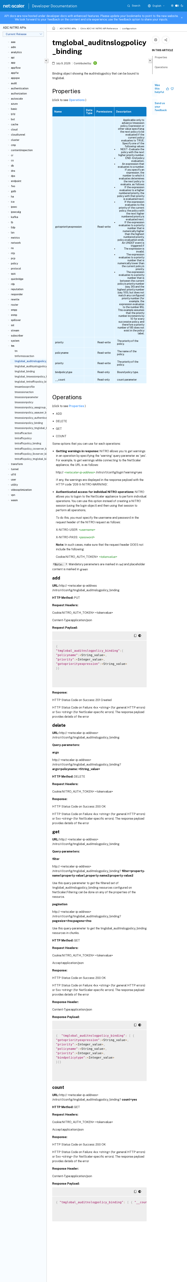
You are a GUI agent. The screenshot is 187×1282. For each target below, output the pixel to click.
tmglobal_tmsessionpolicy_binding (30, 376)
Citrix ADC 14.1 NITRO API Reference (99, 28)
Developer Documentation (54, 6)
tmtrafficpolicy (23, 438)
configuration (129, 28)
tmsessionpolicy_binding (29, 422)
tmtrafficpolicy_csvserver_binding (30, 448)
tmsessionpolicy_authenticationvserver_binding (30, 417)
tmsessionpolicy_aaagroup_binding (30, 407)
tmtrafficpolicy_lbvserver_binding (30, 453)
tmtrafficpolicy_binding (28, 443)
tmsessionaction (24, 392)
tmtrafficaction (23, 433)
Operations (77, 100)
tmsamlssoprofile (25, 386)
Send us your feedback (161, 107)
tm (16, 351)
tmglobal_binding (25, 371)
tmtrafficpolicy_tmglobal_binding (30, 458)
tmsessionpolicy (24, 402)
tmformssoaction (24, 356)
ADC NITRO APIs (68, 28)
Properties (77, 406)
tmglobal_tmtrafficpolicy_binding (30, 381)
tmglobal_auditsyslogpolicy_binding (30, 366)
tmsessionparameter (26, 397)
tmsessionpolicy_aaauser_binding (30, 412)
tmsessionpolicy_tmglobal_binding (30, 428)
